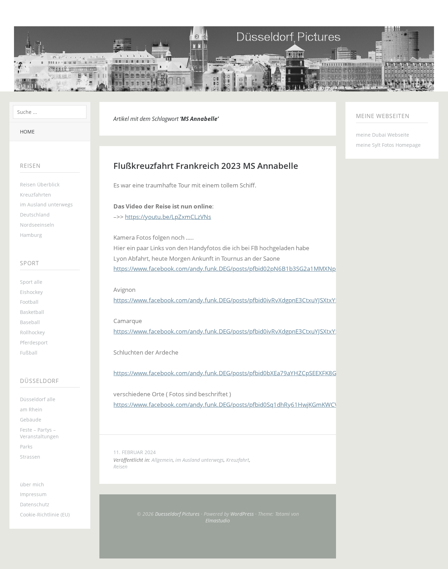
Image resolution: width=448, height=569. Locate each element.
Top (217, 541)
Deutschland (35, 214)
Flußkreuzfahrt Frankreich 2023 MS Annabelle (205, 165)
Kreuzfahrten (35, 194)
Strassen (30, 456)
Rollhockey (32, 332)
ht (128, 217)
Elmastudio (217, 520)
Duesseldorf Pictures (177, 513)
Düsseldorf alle (37, 399)
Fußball (28, 352)
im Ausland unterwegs (46, 204)
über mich (32, 484)
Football (29, 302)
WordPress (242, 513)
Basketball (32, 312)
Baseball (30, 322)
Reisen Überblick (39, 184)
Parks (26, 446)
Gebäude (30, 419)
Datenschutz (34, 504)
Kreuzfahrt (237, 460)
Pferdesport (34, 342)
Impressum (33, 494)
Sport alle (31, 282)
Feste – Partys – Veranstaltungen (39, 433)
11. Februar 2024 (134, 452)
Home (27, 131)
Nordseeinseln (37, 224)
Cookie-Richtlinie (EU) (45, 514)
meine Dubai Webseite (382, 134)
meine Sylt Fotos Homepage (388, 145)
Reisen (120, 466)
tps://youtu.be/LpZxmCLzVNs (171, 217)
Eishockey (31, 292)
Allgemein (162, 460)
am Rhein (31, 409)
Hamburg (31, 235)
